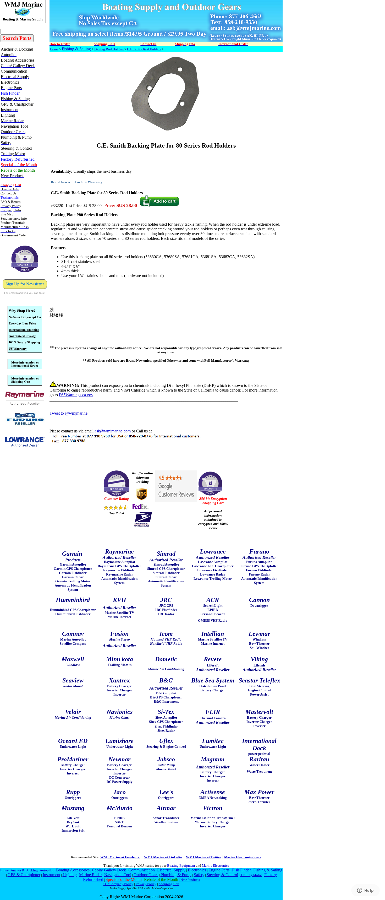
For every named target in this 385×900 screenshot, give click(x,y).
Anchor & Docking (24, 870)
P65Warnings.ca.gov (76, 395)
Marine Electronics (215, 866)
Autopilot (47, 870)
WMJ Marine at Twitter (203, 857)
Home (54, 49)
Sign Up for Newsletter (25, 284)
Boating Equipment (181, 866)
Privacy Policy (146, 884)
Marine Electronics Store (242, 857)
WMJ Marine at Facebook (120, 857)
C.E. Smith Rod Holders (144, 49)
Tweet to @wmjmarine (68, 413)
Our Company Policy (118, 884)
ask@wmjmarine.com (113, 431)
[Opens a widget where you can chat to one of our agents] (365, 890)
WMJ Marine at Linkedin (163, 857)
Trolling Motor (251, 875)
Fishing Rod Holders (109, 49)
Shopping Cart (169, 884)
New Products (190, 880)
